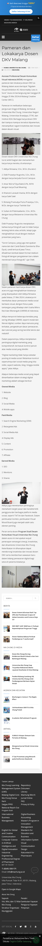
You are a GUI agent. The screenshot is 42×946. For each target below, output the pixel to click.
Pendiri (24, 898)
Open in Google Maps (11, 889)
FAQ (22, 801)
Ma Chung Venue (9, 798)
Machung (15, 70)
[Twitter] (20, 926)
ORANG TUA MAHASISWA (13, 20)
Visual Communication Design (28, 846)
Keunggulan (7, 911)
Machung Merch (28, 795)
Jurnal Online (26, 798)
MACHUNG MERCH (10, 23)
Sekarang (35, 38)
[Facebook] (15, 926)
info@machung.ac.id (16, 872)
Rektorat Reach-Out (10, 807)
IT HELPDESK (28, 20)
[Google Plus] (30, 926)
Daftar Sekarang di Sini (21, 11)
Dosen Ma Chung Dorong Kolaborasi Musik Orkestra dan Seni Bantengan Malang (25, 656)
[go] (35, 598)
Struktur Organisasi (10, 908)
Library (24, 791)
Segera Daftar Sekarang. (21, 941)
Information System (29, 839)
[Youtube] (35, 926)
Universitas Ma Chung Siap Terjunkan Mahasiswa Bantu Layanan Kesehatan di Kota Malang (25, 667)
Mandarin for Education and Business (27, 833)
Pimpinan (25, 908)
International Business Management (8, 817)
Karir (4, 801)
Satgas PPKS (7, 804)
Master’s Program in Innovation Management (30, 823)
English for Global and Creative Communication (9, 833)
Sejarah (5, 898)
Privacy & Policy (27, 804)
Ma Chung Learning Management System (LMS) (11, 788)
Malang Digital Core (10, 795)
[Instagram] (25, 926)
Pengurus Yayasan (29, 904)
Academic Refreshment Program (24, 718)
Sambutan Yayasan (29, 901)
